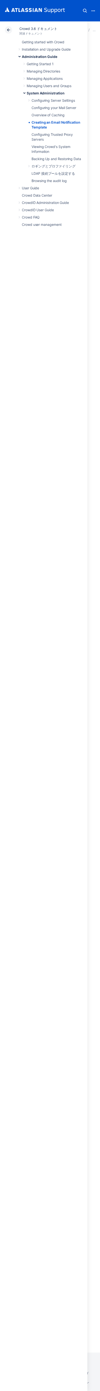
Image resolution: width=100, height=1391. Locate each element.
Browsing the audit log (49, 181)
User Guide (30, 188)
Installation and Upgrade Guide (46, 49)
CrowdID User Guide (38, 210)
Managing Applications (45, 78)
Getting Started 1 (40, 64)
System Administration (46, 93)
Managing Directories (43, 71)
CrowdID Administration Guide (45, 203)
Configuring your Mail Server (54, 108)
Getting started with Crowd (43, 42)
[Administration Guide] (94, 30)
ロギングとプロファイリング (53, 166)
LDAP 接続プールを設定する (53, 173)
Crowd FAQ (31, 217)
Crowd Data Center (37, 195)
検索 (85, 11)
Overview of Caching (48, 115)
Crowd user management (42, 224)
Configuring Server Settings (53, 100)
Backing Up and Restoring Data (56, 159)
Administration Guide (39, 57)
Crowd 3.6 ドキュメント (38, 29)
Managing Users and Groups (49, 86)
